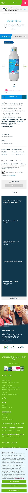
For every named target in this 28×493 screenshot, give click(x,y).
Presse (5, 392)
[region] (14, 470)
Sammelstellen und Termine (11, 430)
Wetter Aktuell (7, 408)
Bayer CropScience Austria (11, 387)
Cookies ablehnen (14, 486)
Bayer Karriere (7, 385)
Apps (4, 405)
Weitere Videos (13, 298)
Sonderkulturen (8, 419)
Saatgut (5, 417)
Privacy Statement (19, 478)
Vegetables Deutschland (10, 394)
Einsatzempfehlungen (20, 36)
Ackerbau (6, 415)
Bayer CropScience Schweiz (11, 390)
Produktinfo (5, 36)
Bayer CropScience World (11, 383)
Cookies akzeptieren (14, 490)
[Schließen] (1, 9)
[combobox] (14, 97)
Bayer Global (7, 380)
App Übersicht (14, 363)
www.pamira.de (12, 175)
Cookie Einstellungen (14, 481)
